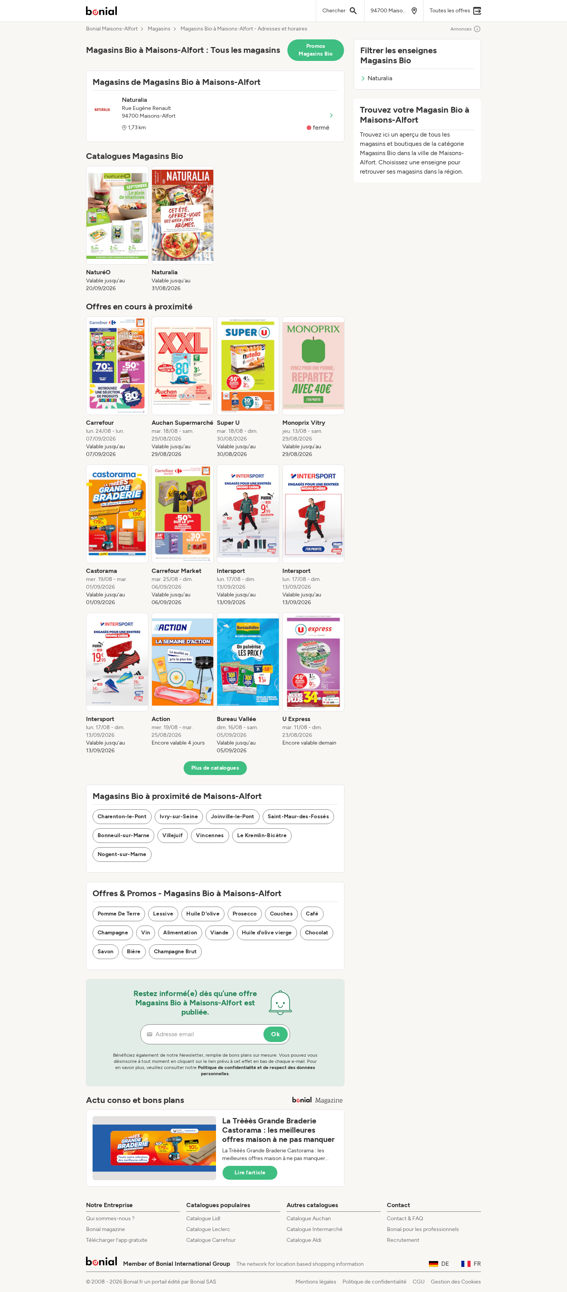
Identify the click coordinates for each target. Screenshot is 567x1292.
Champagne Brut (175, 951)
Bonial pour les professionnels (423, 1229)
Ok (275, 1034)
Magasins (159, 29)
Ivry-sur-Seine (179, 816)
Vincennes (210, 835)
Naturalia (380, 78)
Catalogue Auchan (309, 1218)
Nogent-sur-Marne (122, 854)
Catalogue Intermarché (315, 1229)
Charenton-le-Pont (122, 816)
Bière (134, 951)
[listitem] (117, 229)
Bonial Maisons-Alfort (112, 29)
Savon (106, 951)
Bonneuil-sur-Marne (123, 835)
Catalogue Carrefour (211, 1240)
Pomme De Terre (119, 913)
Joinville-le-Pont (233, 816)
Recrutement (403, 1240)
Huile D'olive (202, 913)
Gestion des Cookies (456, 1281)
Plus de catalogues (215, 768)
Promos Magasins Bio (315, 50)
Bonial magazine (105, 1229)
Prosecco (245, 913)
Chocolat (317, 932)
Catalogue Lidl (203, 1218)
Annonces (461, 29)
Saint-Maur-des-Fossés (298, 816)
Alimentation (180, 932)
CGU (419, 1281)
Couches (281, 913)
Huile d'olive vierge (267, 932)
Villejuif (172, 835)
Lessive (163, 913)
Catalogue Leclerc (208, 1229)
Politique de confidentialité (375, 1281)
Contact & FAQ (405, 1218)
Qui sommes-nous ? (110, 1218)
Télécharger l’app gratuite (116, 1240)
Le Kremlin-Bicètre (262, 835)
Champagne (113, 932)
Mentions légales (315, 1281)
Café (312, 913)
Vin (145, 932)
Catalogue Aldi (304, 1240)
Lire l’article (250, 1172)
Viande (219, 932)
